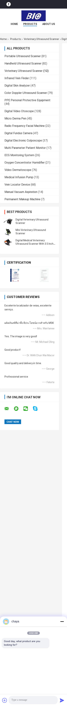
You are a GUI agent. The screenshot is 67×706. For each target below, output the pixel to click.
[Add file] (4, 700)
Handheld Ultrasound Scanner (22, 63)
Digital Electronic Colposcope (23, 140)
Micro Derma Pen (15, 118)
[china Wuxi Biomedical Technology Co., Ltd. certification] (14, 275)
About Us (48, 24)
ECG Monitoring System (19, 155)
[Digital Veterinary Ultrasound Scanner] (8, 221)
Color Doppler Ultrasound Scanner (25, 93)
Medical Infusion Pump (18, 177)
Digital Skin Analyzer (17, 85)
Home (14, 24)
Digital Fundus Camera (18, 133)
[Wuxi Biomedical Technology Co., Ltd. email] (8, 408)
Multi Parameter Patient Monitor (25, 148)
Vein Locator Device (17, 184)
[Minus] (62, 621)
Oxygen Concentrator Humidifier (24, 162)
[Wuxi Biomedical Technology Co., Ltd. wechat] (27, 408)
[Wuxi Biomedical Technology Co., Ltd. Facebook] (8, 4)
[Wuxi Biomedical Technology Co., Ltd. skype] (37, 408)
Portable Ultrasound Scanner (22, 56)
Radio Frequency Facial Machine (24, 126)
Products (30, 24)
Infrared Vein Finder (16, 78)
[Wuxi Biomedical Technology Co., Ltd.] (33, 15)
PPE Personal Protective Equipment (27, 100)
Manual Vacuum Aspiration (20, 192)
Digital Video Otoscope (19, 111)
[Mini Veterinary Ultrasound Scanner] (8, 231)
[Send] (62, 700)
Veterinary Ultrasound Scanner (41, 39)
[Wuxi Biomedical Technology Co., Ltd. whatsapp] (18, 408)
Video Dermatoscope (17, 170)
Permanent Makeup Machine (22, 199)
